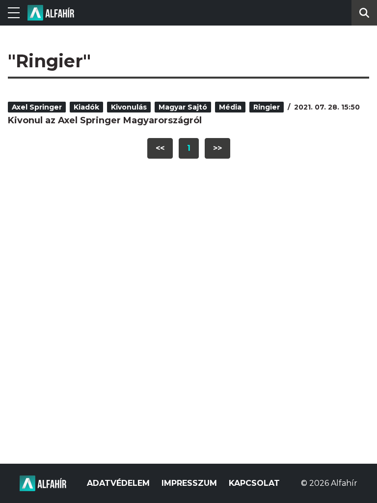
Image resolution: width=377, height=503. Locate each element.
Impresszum (189, 483)
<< (160, 148)
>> (217, 148)
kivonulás (129, 107)
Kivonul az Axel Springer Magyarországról (105, 120)
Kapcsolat (254, 483)
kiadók (86, 107)
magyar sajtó (183, 107)
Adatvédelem (118, 483)
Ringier (266, 107)
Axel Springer (37, 107)
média (230, 107)
